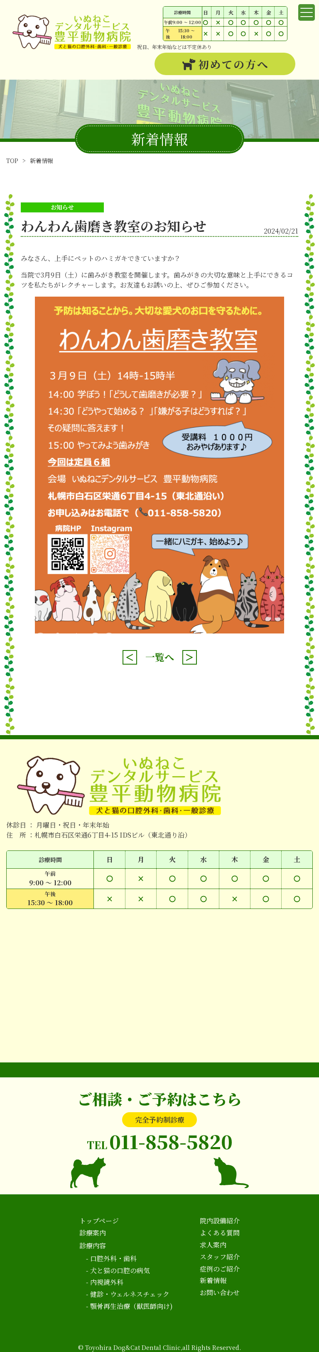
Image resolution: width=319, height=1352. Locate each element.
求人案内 (213, 1245)
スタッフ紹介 (220, 1257)
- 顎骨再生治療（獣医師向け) (129, 1306)
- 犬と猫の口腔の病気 (118, 1270)
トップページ (99, 1220)
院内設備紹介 (220, 1220)
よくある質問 (220, 1233)
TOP (12, 160)
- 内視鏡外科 (104, 1282)
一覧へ (159, 657)
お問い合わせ (220, 1292)
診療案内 (92, 1233)
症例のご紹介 (220, 1269)
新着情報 (41, 160)
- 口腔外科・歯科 (111, 1258)
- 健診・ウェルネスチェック (127, 1294)
